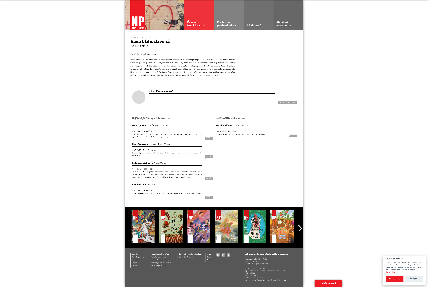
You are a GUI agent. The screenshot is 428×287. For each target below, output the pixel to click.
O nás (209, 254)
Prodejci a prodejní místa (160, 254)
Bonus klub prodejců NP (158, 266)
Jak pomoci (135, 260)
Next (300, 236)
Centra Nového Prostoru (185, 257)
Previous (128, 236)
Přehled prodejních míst (158, 257)
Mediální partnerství (139, 257)
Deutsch (135, 266)
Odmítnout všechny (413, 279)
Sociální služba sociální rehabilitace (189, 254)
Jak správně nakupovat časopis (160, 260)
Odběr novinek (328, 283)
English (134, 263)
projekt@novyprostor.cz (259, 264)
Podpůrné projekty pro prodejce (161, 263)
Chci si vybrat (390, 272)
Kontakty (210, 257)
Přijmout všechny (394, 279)
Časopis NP (136, 254)
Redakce (210, 260)
